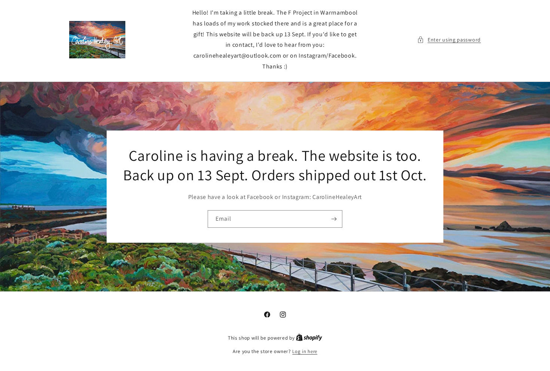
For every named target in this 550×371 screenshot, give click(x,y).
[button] (449, 40)
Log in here (304, 351)
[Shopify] (309, 338)
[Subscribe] (334, 219)
